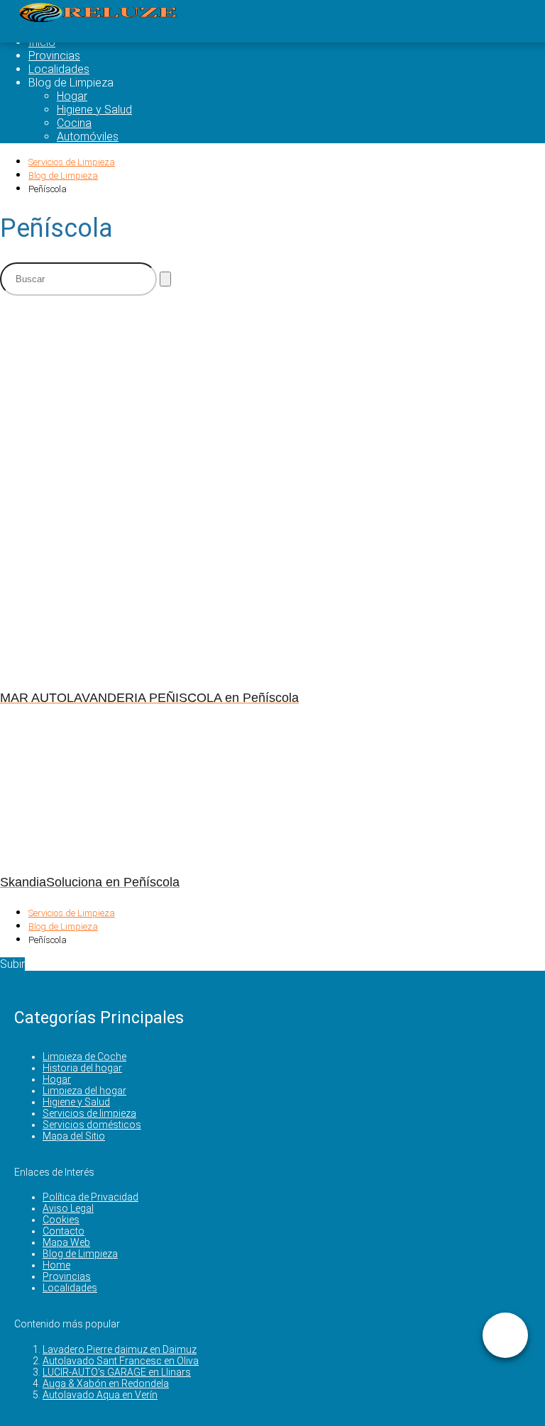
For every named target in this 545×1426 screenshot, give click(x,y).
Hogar (72, 96)
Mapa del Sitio (74, 1136)
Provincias (54, 55)
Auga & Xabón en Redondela (106, 1383)
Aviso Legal (68, 1208)
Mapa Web (66, 1242)
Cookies (61, 1219)
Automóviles (88, 136)
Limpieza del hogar (84, 1090)
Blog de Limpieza (80, 1253)
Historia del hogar (82, 1068)
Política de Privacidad (90, 1197)
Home (56, 1265)
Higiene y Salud (94, 109)
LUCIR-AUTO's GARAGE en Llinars (117, 1372)
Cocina (74, 123)
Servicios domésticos (92, 1124)
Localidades (58, 69)
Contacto (63, 1231)
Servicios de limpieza (89, 1113)
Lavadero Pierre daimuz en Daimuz (120, 1349)
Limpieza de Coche (84, 1056)
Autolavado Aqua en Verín (100, 1394)
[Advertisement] (272, 406)
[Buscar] (165, 279)
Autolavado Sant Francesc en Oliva (121, 1360)
